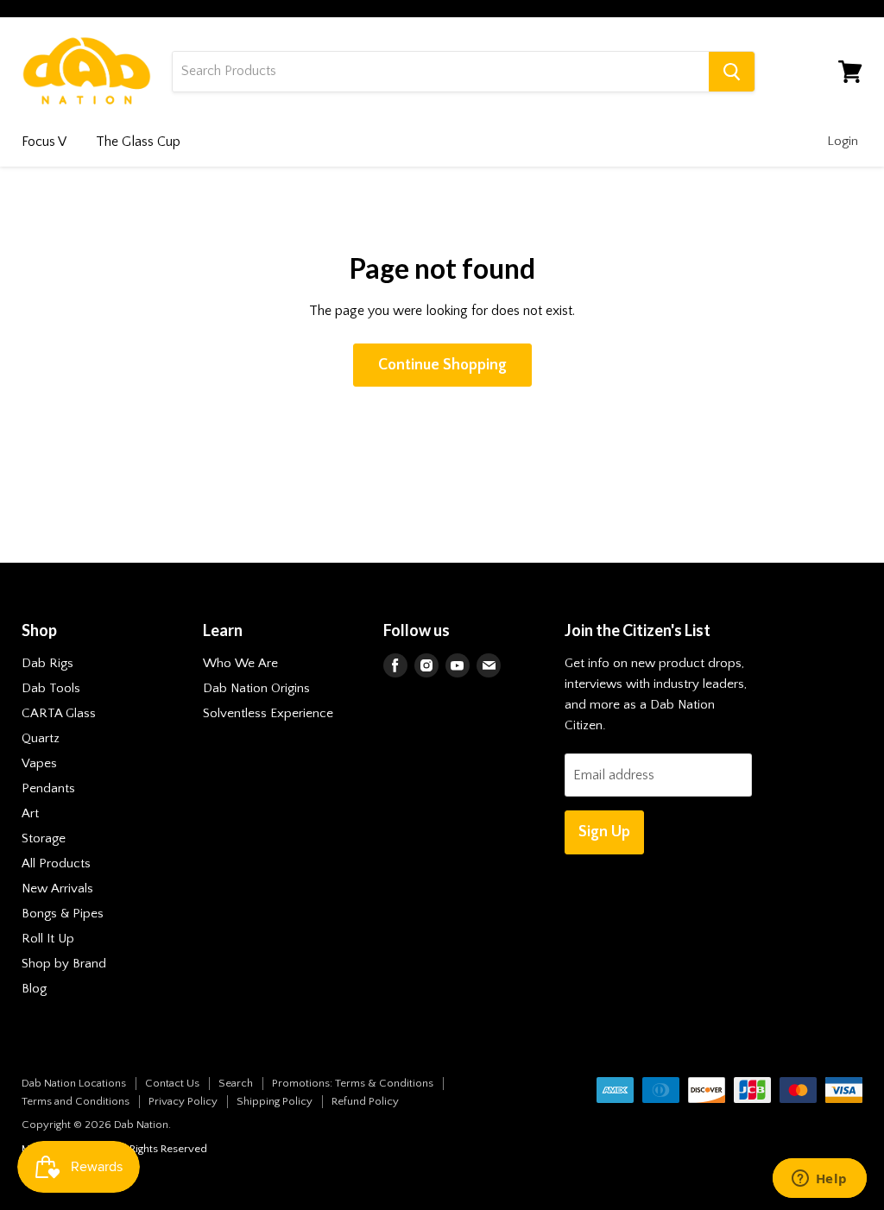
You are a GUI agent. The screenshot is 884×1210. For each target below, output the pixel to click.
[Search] (732, 71)
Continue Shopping (442, 365)
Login (842, 141)
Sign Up (604, 832)
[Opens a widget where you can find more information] (819, 1179)
